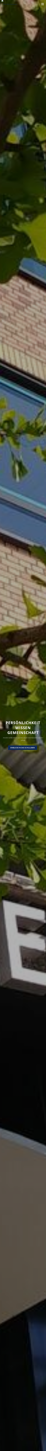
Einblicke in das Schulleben (22, 745)
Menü (42, 4)
